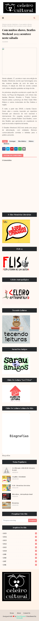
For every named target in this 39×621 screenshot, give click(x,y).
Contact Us (26, 613)
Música (31, 141)
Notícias (15, 24)
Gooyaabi (19, 618)
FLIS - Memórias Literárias (21, 485)
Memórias (15, 503)
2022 (20, 544)
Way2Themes (21, 616)
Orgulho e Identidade (19, 477)
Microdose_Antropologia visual (22, 494)
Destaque (12, 141)
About (19, 613)
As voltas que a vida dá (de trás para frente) (23, 469)
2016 (20, 565)
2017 (20, 561)
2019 (20, 554)
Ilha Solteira (22, 141)
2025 (20, 533)
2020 (20, 551)
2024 (20, 537)
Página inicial (6, 24)
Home (12, 613)
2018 (20, 558)
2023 (20, 540)
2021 (20, 547)
